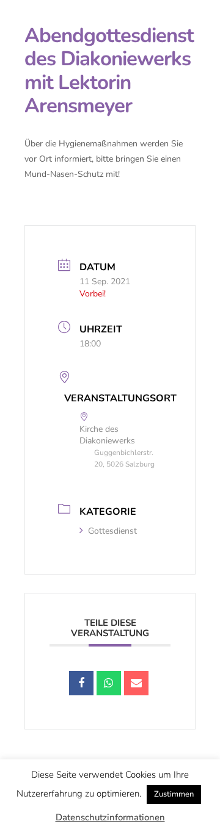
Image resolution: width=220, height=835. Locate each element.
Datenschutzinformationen (110, 817)
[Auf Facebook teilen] (81, 683)
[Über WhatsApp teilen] (109, 683)
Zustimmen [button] (174, 794)
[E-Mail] (136, 683)
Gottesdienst (112, 531)
